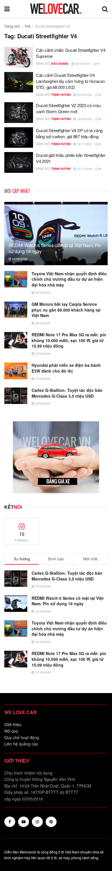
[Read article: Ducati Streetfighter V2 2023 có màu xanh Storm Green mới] (18, 112)
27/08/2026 (42, 354)
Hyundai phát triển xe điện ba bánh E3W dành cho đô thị (66, 368)
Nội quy (11, 731)
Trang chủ (12, 26)
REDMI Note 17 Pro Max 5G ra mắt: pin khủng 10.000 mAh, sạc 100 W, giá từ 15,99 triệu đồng (69, 340)
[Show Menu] (7, 8)
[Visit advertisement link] (56, 457)
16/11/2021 (84, 144)
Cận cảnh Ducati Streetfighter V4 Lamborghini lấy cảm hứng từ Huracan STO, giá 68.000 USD (70, 81)
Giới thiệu (13, 724)
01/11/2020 (84, 169)
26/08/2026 (42, 403)
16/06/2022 (84, 119)
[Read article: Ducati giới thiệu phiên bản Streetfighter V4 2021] (18, 162)
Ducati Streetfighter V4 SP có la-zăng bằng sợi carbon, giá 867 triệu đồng (69, 133)
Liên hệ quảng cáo (21, 744)
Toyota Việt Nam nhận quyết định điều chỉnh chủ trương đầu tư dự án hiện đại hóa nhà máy (69, 279)
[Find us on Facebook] (9, 822)
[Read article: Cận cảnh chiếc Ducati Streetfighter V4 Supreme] (18, 57)
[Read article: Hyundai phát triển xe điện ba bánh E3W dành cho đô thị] (15, 371)
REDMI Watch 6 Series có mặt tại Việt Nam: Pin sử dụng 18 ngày (55, 248)
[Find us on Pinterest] (51, 822)
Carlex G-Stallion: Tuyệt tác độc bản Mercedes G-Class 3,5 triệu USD (67, 393)
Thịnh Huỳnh (61, 95)
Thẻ (27, 26)
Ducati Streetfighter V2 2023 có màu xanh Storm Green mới (68, 108)
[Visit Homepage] (55, 8)
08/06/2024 (82, 64)
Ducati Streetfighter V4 (52, 26)
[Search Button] (105, 8)
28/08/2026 (42, 323)
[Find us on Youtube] (23, 822)
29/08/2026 (19, 259)
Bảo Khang (60, 64)
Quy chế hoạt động (21, 737)
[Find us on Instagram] (37, 822)
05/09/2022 (84, 95)
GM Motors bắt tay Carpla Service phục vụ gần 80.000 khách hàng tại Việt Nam (66, 309)
